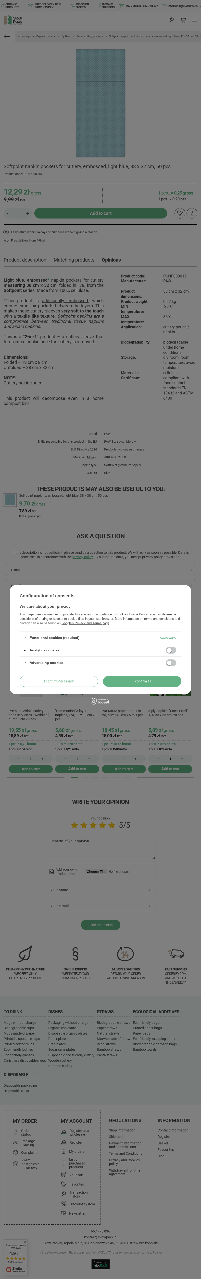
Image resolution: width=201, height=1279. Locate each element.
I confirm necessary (59, 681)
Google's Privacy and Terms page (85, 623)
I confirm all (142, 681)
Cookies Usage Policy (132, 614)
